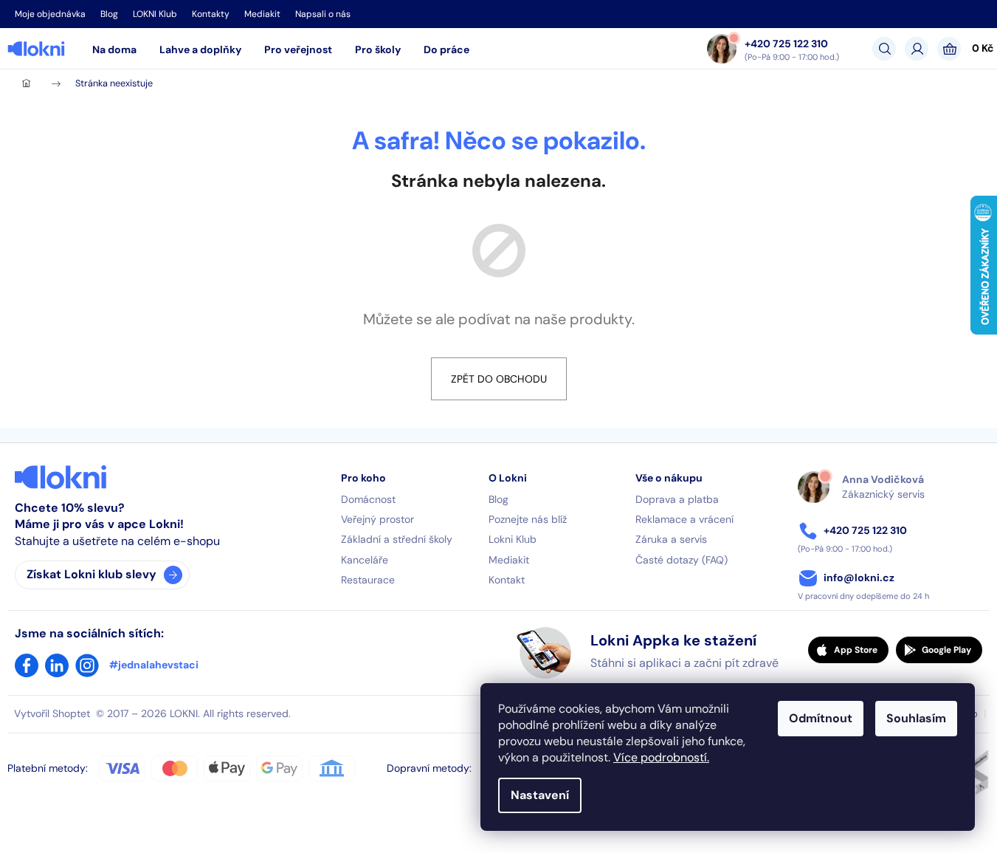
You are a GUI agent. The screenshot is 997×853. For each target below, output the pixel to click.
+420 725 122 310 (786, 43)
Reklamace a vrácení (684, 519)
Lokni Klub (513, 539)
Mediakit (262, 14)
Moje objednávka (50, 14)
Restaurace (368, 579)
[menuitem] (114, 49)
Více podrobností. (661, 757)
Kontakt (507, 579)
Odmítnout (820, 718)
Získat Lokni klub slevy (91, 574)
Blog (109, 14)
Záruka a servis (671, 539)
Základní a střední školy (396, 539)
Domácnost (368, 499)
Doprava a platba (677, 499)
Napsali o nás (323, 14)
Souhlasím (916, 718)
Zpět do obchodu (499, 379)
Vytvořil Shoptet (52, 713)
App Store (855, 650)
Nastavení (540, 795)
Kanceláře (364, 559)
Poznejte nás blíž (528, 519)
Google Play (946, 650)
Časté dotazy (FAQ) (681, 559)
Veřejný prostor (377, 519)
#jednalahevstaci (154, 664)
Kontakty (211, 14)
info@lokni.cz (859, 577)
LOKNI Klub (155, 14)
